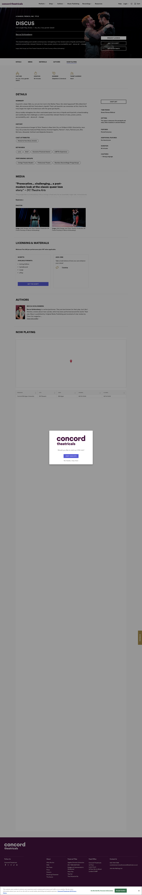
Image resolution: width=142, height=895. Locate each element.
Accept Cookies (120, 890)
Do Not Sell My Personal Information (102, 890)
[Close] (139, 891)
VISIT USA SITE (71, 456)
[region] (71, 890)
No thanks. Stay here (71, 460)
